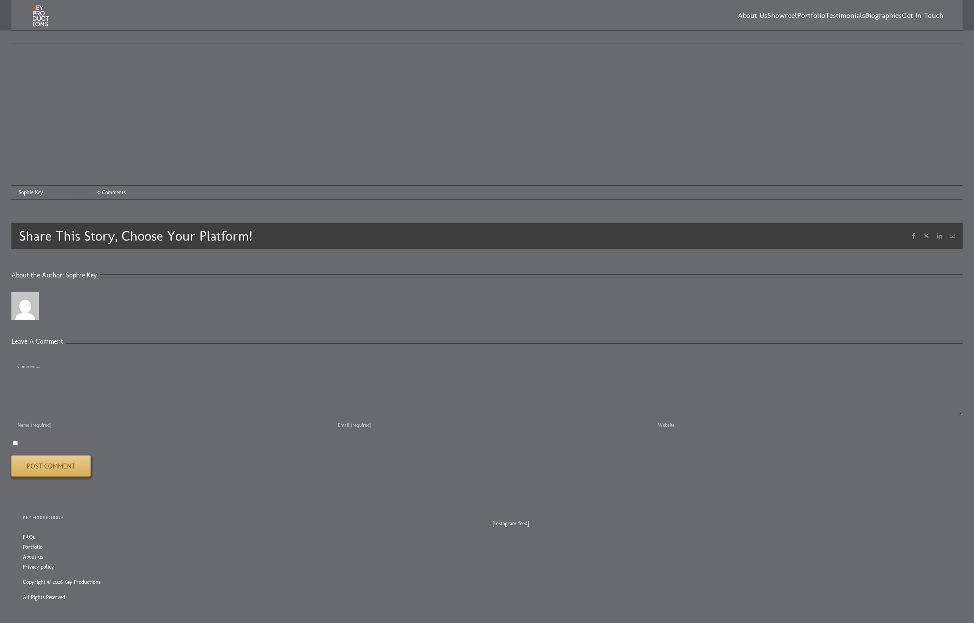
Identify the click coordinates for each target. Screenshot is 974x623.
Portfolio (33, 547)
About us (33, 557)
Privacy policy (38, 567)
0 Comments (111, 192)
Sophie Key (31, 192)
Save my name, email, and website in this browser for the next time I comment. (107, 443)
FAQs (29, 537)
